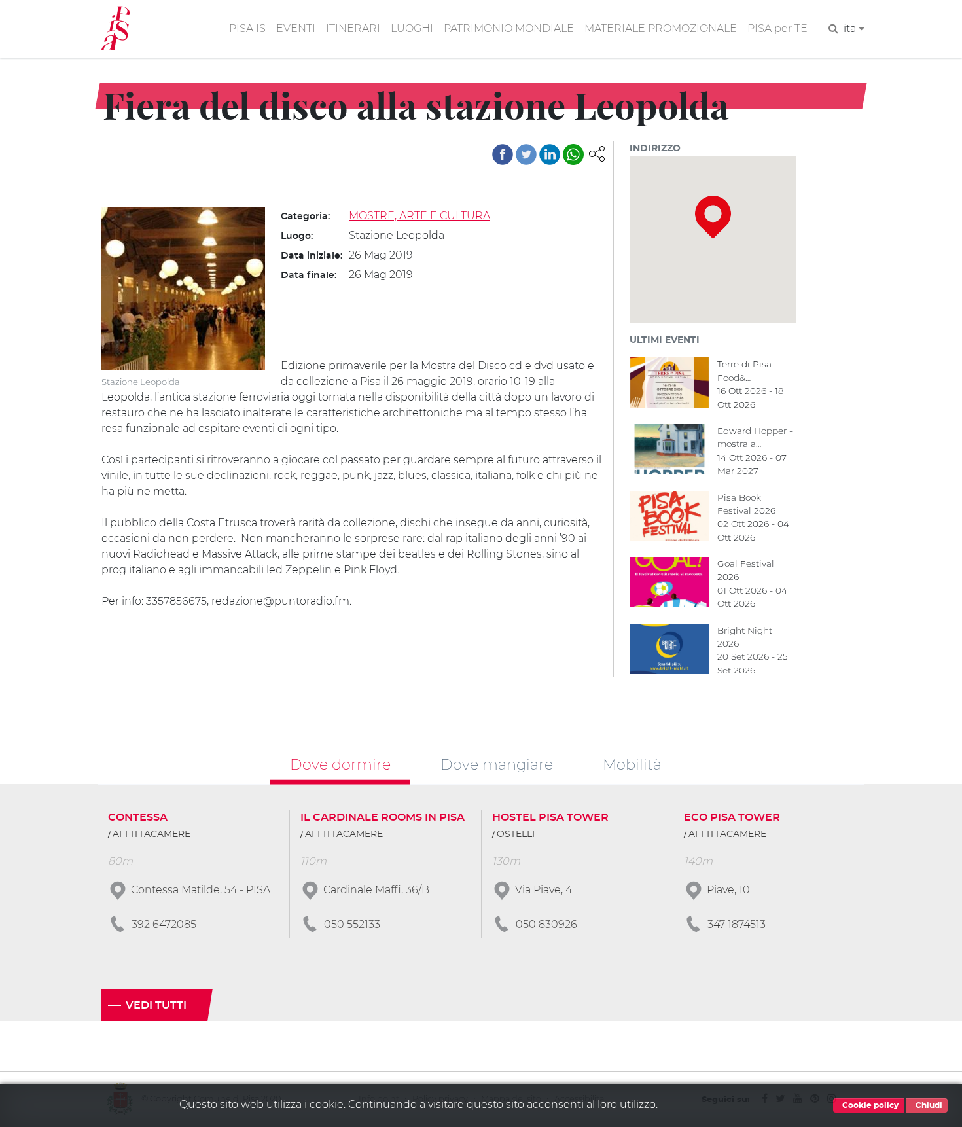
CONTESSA (138, 817)
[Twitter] (526, 154)
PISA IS (247, 28)
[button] (597, 153)
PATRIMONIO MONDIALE (509, 28)
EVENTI (295, 28)
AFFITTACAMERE (151, 834)
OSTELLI (516, 834)
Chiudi (928, 1105)
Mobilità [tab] (632, 764)
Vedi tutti (156, 1005)
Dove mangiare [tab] (496, 764)
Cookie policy (869, 1105)
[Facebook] (502, 154)
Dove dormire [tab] (340, 764)
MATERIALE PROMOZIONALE (660, 28)
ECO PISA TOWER (732, 817)
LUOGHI (412, 28)
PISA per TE (777, 28)
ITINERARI (353, 28)
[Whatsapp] (573, 154)
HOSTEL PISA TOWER (550, 817)
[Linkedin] (549, 154)
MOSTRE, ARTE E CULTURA (419, 215)
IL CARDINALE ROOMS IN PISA (382, 817)
